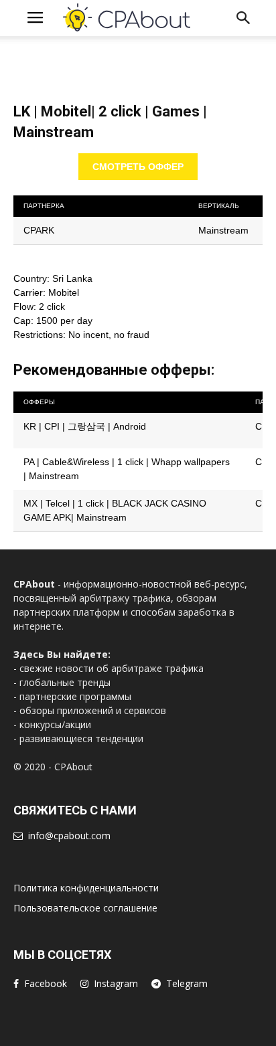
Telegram (187, 983)
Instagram (116, 983)
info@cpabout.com (69, 835)
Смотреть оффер (138, 166)
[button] (244, 18)
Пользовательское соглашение (85, 907)
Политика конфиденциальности (86, 887)
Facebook (45, 983)
